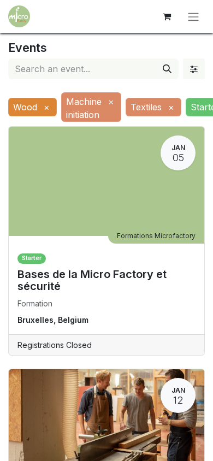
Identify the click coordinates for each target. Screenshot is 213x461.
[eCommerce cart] (166, 16)
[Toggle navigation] (193, 16)
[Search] (167, 68)
